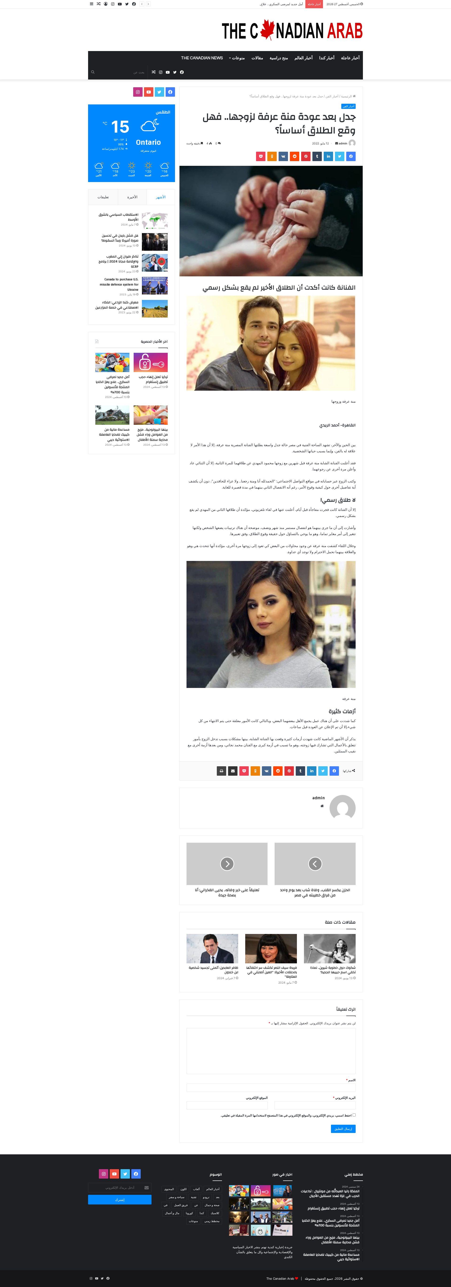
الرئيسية (347, 96)
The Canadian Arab (280, 1278)
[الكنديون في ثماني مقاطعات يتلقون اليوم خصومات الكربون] (239, 1217)
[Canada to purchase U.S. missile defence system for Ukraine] (155, 285)
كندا (202, 1213)
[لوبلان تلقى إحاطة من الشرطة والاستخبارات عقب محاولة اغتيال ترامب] (261, 1217)
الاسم (351, 1080)
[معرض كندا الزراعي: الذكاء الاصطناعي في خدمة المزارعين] (155, 309)
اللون (183, 1189)
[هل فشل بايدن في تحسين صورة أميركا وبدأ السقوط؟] (155, 242)
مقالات (257, 58)
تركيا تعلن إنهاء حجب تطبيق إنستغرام (153, 379)
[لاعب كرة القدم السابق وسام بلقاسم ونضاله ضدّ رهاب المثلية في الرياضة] (282, 1217)
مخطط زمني (211, 1221)
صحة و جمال (212, 1205)
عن (196, 1205)
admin (343, 143)
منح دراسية (279, 58)
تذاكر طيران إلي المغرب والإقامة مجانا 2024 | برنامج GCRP (118, 262)
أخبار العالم (304, 58)
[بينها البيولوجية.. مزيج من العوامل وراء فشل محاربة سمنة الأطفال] (151, 415)
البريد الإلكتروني (344, 1098)
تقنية (193, 1197)
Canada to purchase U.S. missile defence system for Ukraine (119, 284)
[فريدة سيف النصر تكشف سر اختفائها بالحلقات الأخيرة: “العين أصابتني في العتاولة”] (271, 948)
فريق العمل (181, 1205)
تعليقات (103, 197)
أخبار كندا (326, 58)
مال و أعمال (172, 1213)
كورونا (189, 1213)
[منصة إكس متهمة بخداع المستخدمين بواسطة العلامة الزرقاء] (282, 1230)
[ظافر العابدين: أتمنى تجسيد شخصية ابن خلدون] (212, 948)
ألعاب (196, 1189)
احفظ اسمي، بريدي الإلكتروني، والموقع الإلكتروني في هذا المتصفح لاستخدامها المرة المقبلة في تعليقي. (286, 1115)
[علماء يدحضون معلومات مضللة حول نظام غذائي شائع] (261, 1230)
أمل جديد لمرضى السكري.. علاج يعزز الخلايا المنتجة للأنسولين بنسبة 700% (254, 4)
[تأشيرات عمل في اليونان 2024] (239, 1230)
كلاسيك (215, 1213)
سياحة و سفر (176, 1197)
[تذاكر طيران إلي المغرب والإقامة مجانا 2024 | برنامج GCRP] (155, 263)
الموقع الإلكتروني (257, 1098)
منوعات (238, 58)
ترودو (206, 1197)
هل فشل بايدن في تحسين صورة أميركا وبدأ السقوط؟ (119, 238)
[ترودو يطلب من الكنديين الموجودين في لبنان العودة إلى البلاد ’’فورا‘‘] (239, 1204)
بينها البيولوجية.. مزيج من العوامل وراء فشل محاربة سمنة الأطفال (152, 435)
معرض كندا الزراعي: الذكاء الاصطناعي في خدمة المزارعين (116, 305)
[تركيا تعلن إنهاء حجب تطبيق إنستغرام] (151, 362)
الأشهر (161, 197)
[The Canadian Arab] (292, 30)
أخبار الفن (332, 96)
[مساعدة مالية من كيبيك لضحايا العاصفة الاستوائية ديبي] (112, 415)
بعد (217, 1197)
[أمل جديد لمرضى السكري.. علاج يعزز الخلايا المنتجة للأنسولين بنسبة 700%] (112, 362)
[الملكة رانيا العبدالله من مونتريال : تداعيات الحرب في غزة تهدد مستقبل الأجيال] (282, 1190)
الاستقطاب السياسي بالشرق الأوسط (118, 217)
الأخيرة (132, 197)
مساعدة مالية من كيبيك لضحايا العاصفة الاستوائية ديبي (114, 435)
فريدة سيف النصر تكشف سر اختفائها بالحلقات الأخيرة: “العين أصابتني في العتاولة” (271, 972)
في (165, 1205)
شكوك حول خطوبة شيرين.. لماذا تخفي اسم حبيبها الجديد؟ (333, 970)
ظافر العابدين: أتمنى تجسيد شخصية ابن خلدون (213, 970)
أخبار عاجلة (350, 58)
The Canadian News (202, 58)
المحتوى (169, 1189)
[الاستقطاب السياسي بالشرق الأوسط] (155, 221)
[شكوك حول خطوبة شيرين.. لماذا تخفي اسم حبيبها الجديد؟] (330, 948)
